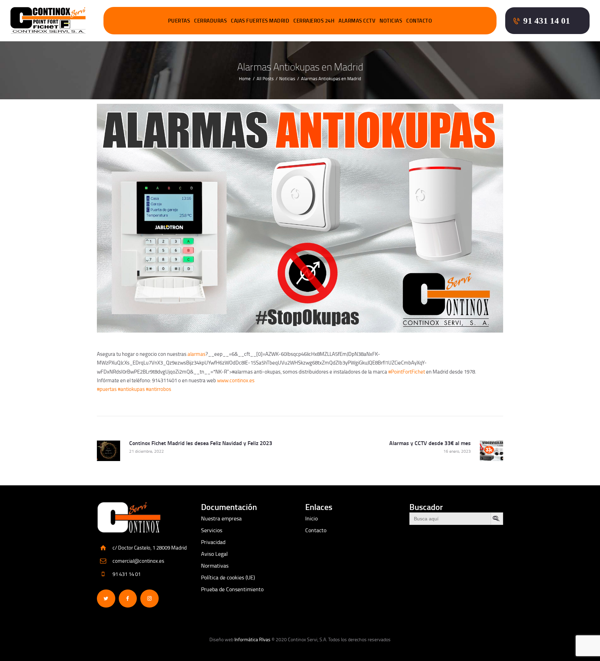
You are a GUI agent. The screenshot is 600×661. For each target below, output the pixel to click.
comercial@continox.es (138, 560)
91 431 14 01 (126, 574)
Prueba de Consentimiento (232, 589)
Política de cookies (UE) (228, 577)
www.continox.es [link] (236, 380)
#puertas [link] (107, 389)
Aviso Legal (214, 554)
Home (245, 78)
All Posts (265, 78)
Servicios (211, 530)
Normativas (214, 565)
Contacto (315, 530)
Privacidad (213, 542)
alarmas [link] (197, 354)
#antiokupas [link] (131, 389)
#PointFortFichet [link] (406, 371)
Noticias (287, 78)
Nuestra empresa (221, 518)
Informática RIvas (252, 639)
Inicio (311, 518)
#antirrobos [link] (158, 389)
